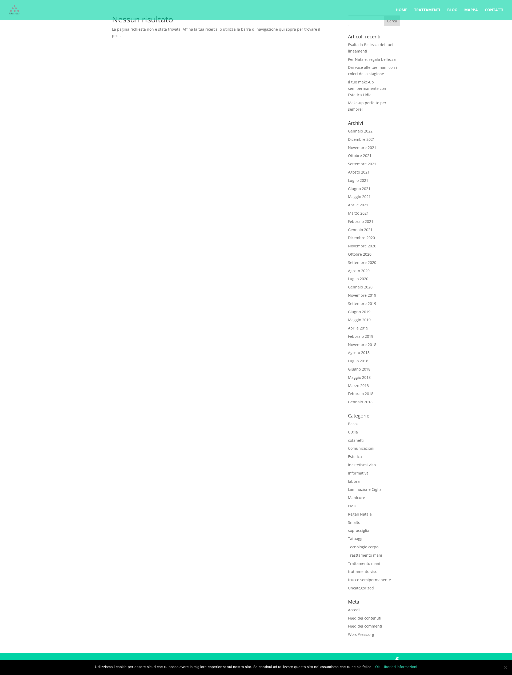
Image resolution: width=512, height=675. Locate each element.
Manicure (356, 497)
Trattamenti (427, 10)
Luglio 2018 (358, 360)
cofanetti (356, 440)
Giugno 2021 (359, 188)
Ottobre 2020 (359, 254)
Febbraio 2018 (360, 393)
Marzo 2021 (358, 213)
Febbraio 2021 (360, 221)
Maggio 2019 (359, 319)
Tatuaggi (355, 538)
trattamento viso (362, 571)
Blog (452, 10)
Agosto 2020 (359, 270)
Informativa (358, 473)
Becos (353, 423)
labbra (354, 481)
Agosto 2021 (359, 172)
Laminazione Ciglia (365, 489)
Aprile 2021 (358, 204)
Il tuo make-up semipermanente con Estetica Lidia (367, 88)
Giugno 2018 (359, 369)
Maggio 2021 (359, 196)
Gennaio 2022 (360, 131)
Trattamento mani (364, 563)
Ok (377, 667)
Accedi (354, 609)
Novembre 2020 (362, 245)
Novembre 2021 (362, 147)
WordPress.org (361, 634)
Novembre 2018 (362, 344)
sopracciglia (358, 530)
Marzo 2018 (358, 385)
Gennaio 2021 (360, 229)
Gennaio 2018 (360, 401)
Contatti (494, 10)
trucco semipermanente (369, 579)
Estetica (355, 456)
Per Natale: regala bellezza (372, 59)
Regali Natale (360, 514)
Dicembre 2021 (361, 139)
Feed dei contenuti (364, 618)
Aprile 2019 (358, 328)
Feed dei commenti (365, 626)
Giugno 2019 (359, 311)
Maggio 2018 (359, 377)
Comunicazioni (361, 448)
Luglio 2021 (358, 180)
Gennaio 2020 (360, 287)
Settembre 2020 (362, 262)
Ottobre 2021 (359, 155)
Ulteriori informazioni (399, 667)
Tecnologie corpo (363, 546)
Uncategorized (361, 587)
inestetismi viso (362, 464)
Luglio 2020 (358, 278)
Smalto (354, 522)
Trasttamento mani (365, 555)
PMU (352, 505)
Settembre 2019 (362, 303)
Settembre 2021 (362, 163)
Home (401, 10)
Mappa (471, 10)
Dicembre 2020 (361, 237)
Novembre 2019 (362, 295)
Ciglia (353, 432)
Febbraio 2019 (360, 336)
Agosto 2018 (359, 352)
